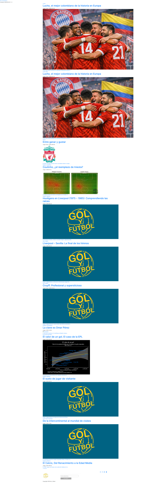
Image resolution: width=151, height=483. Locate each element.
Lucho (44, 3)
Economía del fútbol (47, 334)
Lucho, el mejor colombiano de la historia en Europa (72, 5)
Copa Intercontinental (47, 418)
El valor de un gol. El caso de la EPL (63, 336)
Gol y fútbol (45, 241)
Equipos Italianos (46, 460)
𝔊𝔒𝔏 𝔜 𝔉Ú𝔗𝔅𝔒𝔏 (3, 0)
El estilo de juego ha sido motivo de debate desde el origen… (56, 163)
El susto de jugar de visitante (59, 378)
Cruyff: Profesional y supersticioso (62, 285)
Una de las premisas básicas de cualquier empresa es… (55, 375)
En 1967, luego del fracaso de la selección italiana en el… (55, 467)
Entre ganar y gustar (54, 141)
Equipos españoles (47, 165)
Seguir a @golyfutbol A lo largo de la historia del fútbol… (55, 417)
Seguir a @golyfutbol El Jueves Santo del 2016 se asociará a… (57, 324)
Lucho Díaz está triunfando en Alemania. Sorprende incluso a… (57, 70)
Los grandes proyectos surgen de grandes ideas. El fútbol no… (57, 459)
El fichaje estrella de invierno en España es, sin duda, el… (55, 194)
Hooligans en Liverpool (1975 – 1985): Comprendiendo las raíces (75, 200)
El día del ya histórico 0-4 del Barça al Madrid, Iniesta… (55, 333)
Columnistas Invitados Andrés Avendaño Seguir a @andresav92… (57, 239)
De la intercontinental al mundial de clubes (67, 420)
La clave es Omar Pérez (56, 327)
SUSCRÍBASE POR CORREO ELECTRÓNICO (71, 472)
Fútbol (44, 139)
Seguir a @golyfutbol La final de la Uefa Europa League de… (56, 282)
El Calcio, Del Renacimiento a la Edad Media (67, 463)
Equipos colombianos (47, 325)
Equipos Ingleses (46, 196)
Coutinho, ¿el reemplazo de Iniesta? (63, 167)
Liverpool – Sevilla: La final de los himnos (66, 243)
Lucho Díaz (45, 71)
